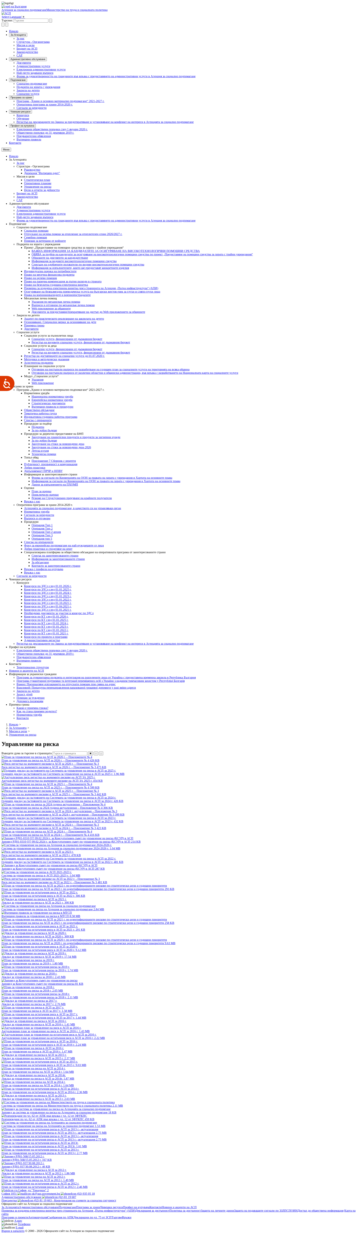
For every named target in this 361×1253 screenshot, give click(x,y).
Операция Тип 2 (42, 528)
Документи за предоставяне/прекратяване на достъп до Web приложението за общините (88, 311)
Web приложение (43, 383)
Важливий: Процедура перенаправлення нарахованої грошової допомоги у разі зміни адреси (76, 687)
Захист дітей (25, 694)
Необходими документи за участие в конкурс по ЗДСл (59, 613)
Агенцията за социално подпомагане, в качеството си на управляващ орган (72, 508)
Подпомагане (18, 80)
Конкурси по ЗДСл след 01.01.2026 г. (47, 586)
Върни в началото (13, 1231)
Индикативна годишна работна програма (50, 416)
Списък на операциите (38, 542)
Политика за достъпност (185, 1210)
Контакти (15, 142)
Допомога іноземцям (30, 701)
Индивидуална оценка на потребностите (50, 271)
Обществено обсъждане (39, 410)
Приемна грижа (34, 325)
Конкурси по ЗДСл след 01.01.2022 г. (47, 599)
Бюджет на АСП (27, 48)
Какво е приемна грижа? (32, 708)
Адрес (18, 1220)
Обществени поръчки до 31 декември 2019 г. (45, 132)
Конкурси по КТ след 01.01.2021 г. (46, 633)
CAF (20, 55)
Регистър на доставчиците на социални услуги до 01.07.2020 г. (64, 355)
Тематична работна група (40, 413)
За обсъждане (40, 562)
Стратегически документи (48, 403)
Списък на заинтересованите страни (55, 555)
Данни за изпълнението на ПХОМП (55, 484)
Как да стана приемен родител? (37, 711)
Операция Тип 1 (42, 525)
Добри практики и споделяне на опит (48, 548)
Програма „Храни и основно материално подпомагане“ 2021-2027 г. (60, 101)
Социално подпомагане (32, 83)
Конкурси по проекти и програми (45, 636)
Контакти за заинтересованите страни (56, 565)
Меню (6, 149)
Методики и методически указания (46, 359)
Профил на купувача (22, 125)
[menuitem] (188, 38)
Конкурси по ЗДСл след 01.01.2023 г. (47, 596)
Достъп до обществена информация (321, 1210)
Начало (13, 31)
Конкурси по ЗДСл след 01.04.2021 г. (47, 606)
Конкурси (23, 115)
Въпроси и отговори (37, 518)
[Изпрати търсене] (50, 21)
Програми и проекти (15, 1217)
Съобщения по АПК (60, 1217)
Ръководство (32, 169)
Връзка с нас (32, 501)
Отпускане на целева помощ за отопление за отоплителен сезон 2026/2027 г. (73, 234)
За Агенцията (18, 34)
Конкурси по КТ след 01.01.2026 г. (46, 616)
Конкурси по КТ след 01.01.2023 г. (46, 626)
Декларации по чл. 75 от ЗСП (92, 1217)
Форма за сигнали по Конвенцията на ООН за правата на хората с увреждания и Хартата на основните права (102, 477)
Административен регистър (42, 640)
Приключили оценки (45, 494)
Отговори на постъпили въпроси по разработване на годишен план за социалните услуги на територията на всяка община (111, 369)
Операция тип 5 (42, 538)
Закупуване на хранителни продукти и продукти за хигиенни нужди (76, 437)
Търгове (116, 1217)
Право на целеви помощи (40, 278)
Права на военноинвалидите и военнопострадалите (57, 295)
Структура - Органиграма (33, 41)
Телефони (24, 1224)
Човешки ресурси (20, 111)
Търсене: (7, 20)
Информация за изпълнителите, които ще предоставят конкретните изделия (80, 267)
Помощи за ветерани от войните (45, 240)
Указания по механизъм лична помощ (56, 301)
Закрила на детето (28, 90)
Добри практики (34, 467)
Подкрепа (38, 427)
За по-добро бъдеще (44, 430)
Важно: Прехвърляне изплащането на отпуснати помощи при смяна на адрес (66, 684)
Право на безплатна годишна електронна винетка (56, 284)
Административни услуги (33, 66)
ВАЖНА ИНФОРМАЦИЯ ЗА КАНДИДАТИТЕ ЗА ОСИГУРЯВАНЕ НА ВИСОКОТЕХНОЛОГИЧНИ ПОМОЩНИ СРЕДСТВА (116, 251)
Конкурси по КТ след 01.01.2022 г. (46, 630)
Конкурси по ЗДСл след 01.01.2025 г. (47, 589)
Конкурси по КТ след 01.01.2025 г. (46, 620)
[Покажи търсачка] (3, 25)
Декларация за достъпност (152, 1210)
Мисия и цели (26, 45)
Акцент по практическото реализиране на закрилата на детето (64, 318)
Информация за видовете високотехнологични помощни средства (74, 261)
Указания (37, 379)
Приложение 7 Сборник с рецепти (54, 460)
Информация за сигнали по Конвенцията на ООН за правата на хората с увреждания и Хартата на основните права (106, 481)
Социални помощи (36, 230)
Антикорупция (37, 1217)
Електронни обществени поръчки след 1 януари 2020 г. (52, 129)
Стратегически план (37, 179)
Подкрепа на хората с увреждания (38, 87)
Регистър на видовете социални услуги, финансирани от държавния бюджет (81, 342)
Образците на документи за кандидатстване (60, 257)
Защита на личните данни (217, 1210)
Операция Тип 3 (42, 535)
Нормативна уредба (36, 511)
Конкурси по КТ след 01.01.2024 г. (46, 623)
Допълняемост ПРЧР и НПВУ (43, 471)
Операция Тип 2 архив (46, 532)
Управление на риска (37, 186)
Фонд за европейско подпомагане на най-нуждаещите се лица (64, 545)
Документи (24, 62)
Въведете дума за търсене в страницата (27, 753)
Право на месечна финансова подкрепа (49, 274)
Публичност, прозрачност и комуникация (50, 464)
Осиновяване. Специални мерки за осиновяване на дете (60, 322)
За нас (20, 38)
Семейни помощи (35, 237)
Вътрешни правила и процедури (52, 406)
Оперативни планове (37, 183)
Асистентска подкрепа (38, 362)
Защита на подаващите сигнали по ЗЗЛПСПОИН (266, 1210)
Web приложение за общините (51, 308)
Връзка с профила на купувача (43, 569)
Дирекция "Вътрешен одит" (42, 173)
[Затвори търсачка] (6, 25)
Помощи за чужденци (31, 697)
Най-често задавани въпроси (35, 72)
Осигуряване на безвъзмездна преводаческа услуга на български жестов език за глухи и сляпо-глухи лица (92, 291)
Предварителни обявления (34, 136)
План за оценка (41, 491)
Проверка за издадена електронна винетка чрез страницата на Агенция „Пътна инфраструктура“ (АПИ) (91, 288)
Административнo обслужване (28, 59)
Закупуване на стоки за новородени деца (58, 443)
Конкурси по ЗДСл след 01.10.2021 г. (47, 603)
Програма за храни (21, 97)
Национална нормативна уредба (52, 396)
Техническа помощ (44, 454)
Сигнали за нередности (32, 107)
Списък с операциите (38, 420)
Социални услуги (28, 93)
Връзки (126, 1217)
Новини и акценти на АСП (26, 670)
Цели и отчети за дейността (42, 190)
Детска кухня (40, 450)
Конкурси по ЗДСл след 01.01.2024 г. (47, 592)
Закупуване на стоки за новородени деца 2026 (61, 447)
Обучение (23, 118)
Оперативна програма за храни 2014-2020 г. (45, 104)
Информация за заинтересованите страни (58, 559)
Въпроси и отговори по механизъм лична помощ (63, 305)
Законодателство (27, 52)
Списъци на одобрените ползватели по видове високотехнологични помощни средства (88, 264)
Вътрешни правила (29, 139)
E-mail (20, 1227)
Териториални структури (33, 667)
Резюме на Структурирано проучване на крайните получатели (72, 498)
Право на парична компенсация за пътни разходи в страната (63, 281)
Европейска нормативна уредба (52, 399)
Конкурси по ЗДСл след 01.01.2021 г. (47, 609)
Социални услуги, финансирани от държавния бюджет (67, 339)
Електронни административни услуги (41, 69)
